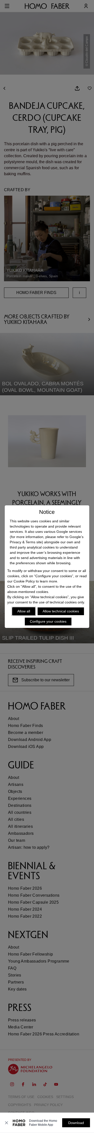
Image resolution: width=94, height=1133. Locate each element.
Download (76, 1123)
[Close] (6, 1122)
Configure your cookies (48, 621)
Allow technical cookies (61, 611)
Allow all (23, 611)
